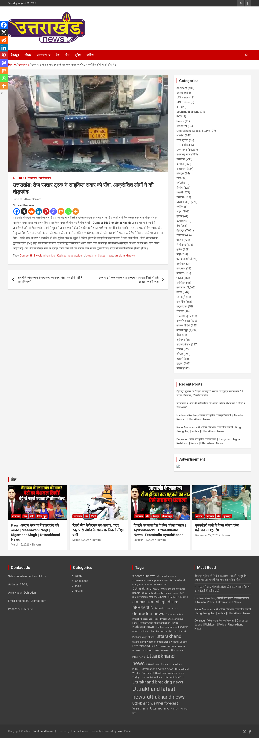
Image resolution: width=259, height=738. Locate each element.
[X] (24, 211)
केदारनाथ (181, 168)
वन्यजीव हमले (183, 320)
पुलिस (179, 249)
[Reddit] (31, 211)
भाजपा (180, 278)
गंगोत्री (180, 183)
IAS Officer (183, 102)
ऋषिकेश (181, 159)
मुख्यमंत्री (181, 287)
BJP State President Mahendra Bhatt (158, 595)
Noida (78, 575)
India (78, 586)
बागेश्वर (180, 273)
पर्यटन (180, 240)
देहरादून (15, 55)
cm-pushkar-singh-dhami (156, 601)
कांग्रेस (180, 164)
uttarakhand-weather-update (172, 641)
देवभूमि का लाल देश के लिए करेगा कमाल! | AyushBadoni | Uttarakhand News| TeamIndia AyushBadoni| (160, 530)
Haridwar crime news (166, 627)
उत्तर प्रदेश (182, 140)
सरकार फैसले (183, 344)
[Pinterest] (46, 211)
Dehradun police (174, 614)
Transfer (182, 126)
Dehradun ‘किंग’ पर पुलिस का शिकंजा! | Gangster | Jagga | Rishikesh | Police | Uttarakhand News (222, 624)
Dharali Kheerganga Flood (145, 619)
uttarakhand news (153, 660)
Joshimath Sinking (188, 111)
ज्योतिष (90, 55)
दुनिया (78, 55)
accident (19, 178)
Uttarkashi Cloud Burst (151, 677)
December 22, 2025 (206, 535)
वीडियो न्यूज (182, 330)
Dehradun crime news (166, 608)
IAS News (183, 97)
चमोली (180, 192)
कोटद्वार (180, 173)
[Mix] (61, 211)
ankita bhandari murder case (163, 593)
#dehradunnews (143, 576)
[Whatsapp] (68, 211)
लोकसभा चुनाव (184, 316)
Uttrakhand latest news (99, 255)
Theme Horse (79, 731)
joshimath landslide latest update (171, 631)
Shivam (36, 199)
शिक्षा (179, 335)
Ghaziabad (81, 581)
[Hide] (1, 93)
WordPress (125, 731)
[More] (75, 211)
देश (58, 55)
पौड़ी (179, 254)
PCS (179, 116)
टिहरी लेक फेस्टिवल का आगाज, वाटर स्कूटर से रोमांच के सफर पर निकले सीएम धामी (98, 530)
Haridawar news (143, 627)
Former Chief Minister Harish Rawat (158, 622)
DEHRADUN (143, 607)
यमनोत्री (181, 297)
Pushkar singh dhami (143, 637)
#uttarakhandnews (145, 588)
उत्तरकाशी (182, 145)
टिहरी (179, 211)
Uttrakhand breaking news (157, 682)
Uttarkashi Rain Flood (174, 677)
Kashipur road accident (70, 255)
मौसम (179, 292)
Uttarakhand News (42, 731)
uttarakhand (168, 636)
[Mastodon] (53, 211)
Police (180, 121)
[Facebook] (16, 211)
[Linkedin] (38, 211)
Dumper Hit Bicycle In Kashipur (38, 255)
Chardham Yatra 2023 (178, 597)
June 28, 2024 (21, 199)
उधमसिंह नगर (45, 178)
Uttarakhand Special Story (193, 130)
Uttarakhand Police (157, 664)
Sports (79, 591)
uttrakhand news (125, 255)
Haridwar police (147, 631)
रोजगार (180, 311)
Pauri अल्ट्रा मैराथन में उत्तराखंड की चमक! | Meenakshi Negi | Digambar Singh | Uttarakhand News (35, 532)
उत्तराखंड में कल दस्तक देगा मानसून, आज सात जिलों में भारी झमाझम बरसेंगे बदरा (129, 279)
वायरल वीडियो (183, 325)
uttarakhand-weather (143, 641)
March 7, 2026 (80, 539)
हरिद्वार (28, 55)
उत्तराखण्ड (42, 55)
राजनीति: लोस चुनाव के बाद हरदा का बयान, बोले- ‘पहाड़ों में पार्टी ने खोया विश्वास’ (50, 279)
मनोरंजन (181, 282)
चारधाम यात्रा (183, 202)
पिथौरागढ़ (181, 244)
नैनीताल (180, 235)
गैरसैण (180, 187)
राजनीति (181, 301)
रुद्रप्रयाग (182, 306)
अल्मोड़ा (180, 135)
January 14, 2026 (144, 539)
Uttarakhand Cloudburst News (156, 650)
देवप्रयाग (181, 221)
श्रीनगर (181, 339)
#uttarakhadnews (166, 576)
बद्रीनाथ (181, 263)
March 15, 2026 (20, 544)
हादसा (179, 368)
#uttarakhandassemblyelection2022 (150, 580)
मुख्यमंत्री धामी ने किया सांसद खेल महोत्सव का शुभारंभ (217, 527)
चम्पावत (180, 197)
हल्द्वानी (180, 358)
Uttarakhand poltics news (157, 669)
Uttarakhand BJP (144, 646)
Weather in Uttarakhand (150, 708)
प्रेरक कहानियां (184, 259)
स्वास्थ (180, 349)
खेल (67, 55)
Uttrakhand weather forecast (155, 703)
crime (180, 92)
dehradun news (148, 613)
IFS (179, 107)
